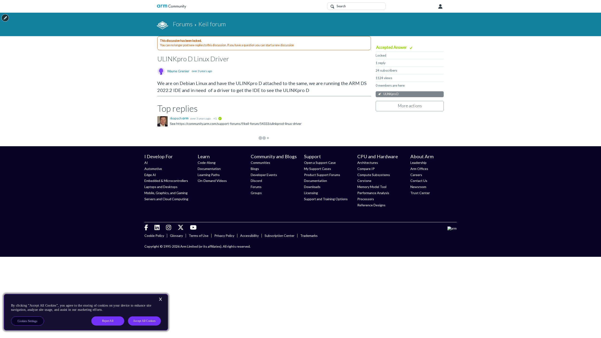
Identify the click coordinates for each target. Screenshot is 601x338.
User (440, 6)
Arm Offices (419, 169)
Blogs (255, 169)
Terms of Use (198, 236)
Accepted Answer (392, 47)
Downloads (312, 187)
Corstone (364, 181)
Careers (416, 175)
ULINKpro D (391, 94)
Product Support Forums (322, 175)
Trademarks (309, 236)
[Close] (160, 299)
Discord (256, 181)
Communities (260, 163)
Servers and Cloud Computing (166, 199)
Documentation (209, 169)
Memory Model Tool (371, 187)
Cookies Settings (27, 321)
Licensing (311, 193)
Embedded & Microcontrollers (166, 181)
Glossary (176, 236)
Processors (365, 199)
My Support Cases (317, 169)
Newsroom (418, 187)
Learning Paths (209, 175)
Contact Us (418, 181)
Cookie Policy (154, 236)
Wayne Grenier (178, 71)
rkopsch (176, 118)
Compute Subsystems (373, 175)
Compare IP (366, 169)
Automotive (153, 169)
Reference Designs (371, 205)
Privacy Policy (224, 236)
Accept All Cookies (144, 321)
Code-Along (207, 163)
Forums (256, 187)
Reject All (107, 321)
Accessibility (249, 236)
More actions (410, 105)
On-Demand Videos (212, 181)
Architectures (367, 163)
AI (146, 163)
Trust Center (420, 193)
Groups (256, 193)
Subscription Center (279, 236)
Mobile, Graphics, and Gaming (166, 193)
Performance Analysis (373, 193)
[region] (86, 312)
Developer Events (264, 175)
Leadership (418, 163)
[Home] (171, 6)
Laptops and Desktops (160, 187)
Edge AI (150, 175)
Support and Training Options (326, 199)
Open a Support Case (320, 163)
